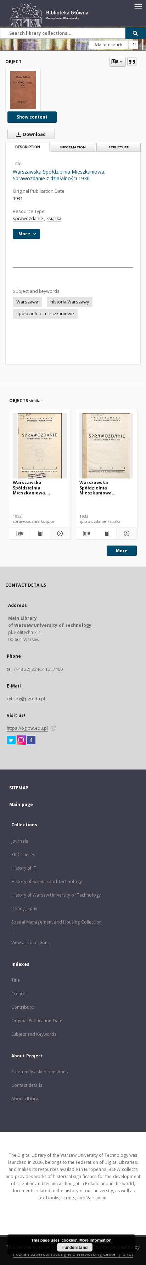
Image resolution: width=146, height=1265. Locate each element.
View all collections (30, 943)
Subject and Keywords (33, 1034)
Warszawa (27, 302)
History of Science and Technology (46, 881)
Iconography (24, 908)
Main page (21, 804)
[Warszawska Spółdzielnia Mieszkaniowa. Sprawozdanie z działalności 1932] (106, 446)
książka (53, 218)
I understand (75, 1247)
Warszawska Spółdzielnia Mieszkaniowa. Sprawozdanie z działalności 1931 (32, 487)
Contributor (23, 1007)
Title (15, 980)
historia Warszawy (69, 302)
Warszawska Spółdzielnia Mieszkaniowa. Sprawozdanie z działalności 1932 (98, 487)
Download (34, 134)
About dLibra (24, 1099)
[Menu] (137, 5)
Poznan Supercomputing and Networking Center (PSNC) (73, 1254)
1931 (18, 199)
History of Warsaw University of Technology (56, 895)
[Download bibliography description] (19, 533)
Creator (19, 994)
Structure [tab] (118, 147)
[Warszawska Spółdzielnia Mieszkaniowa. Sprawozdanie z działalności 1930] (23, 90)
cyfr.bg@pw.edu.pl (26, 699)
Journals (19, 841)
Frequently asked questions (39, 1072)
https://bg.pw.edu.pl (27, 728)
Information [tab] (73, 147)
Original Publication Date (36, 1021)
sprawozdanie (28, 218)
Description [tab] (27, 147)
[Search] (135, 33)
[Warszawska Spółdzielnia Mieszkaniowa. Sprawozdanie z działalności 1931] (40, 446)
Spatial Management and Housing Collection (56, 922)
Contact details (26, 1085)
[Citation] (131, 61)
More (122, 551)
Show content (32, 117)
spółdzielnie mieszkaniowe (45, 314)
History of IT (23, 868)
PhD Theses (23, 854)
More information (95, 1240)
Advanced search (108, 44)
